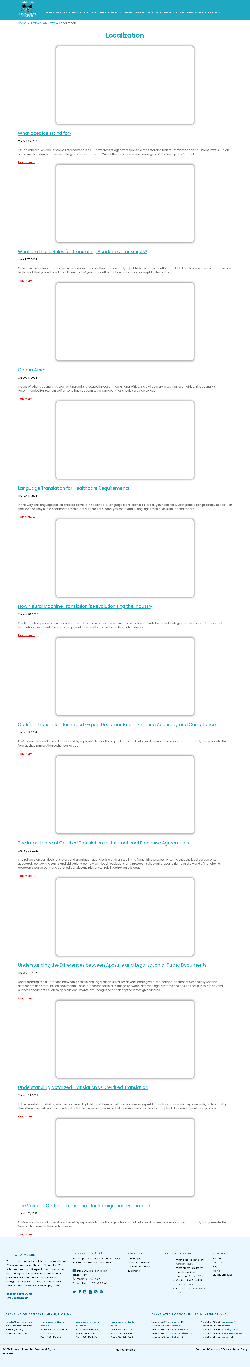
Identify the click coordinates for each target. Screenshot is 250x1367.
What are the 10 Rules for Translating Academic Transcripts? (82, 252)
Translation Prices (136, 12)
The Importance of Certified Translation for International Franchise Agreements (103, 843)
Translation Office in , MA (167, 1322)
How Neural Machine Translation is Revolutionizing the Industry (85, 606)
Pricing (216, 1270)
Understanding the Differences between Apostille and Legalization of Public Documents (112, 965)
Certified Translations (139, 1266)
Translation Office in (215, 1325)
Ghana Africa (32, 370)
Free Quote (218, 1258)
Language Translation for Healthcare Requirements (73, 488)
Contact (168, 12)
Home (50, 12)
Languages (98, 12)
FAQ (158, 12)
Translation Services (139, 1262)
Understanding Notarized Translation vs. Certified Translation (83, 1087)
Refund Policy (240, 1349)
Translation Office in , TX (167, 1336)
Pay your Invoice (125, 1350)
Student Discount (222, 1274)
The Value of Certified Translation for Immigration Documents (84, 1206)
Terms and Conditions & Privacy (213, 1349)
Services (61, 12)
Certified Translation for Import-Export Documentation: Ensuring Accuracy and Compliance (117, 725)
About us (78, 12)
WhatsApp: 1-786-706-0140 (91, 1283)
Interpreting (134, 1270)
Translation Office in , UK (217, 1336)
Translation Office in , (221, 1333)
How (114, 12)
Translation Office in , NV (219, 1322)
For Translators (191, 12)
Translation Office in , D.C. (220, 1329)
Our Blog (214, 12)
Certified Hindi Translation (190, 1280)
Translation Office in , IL (167, 1325)
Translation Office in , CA (170, 1329)
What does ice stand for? (44, 133)
